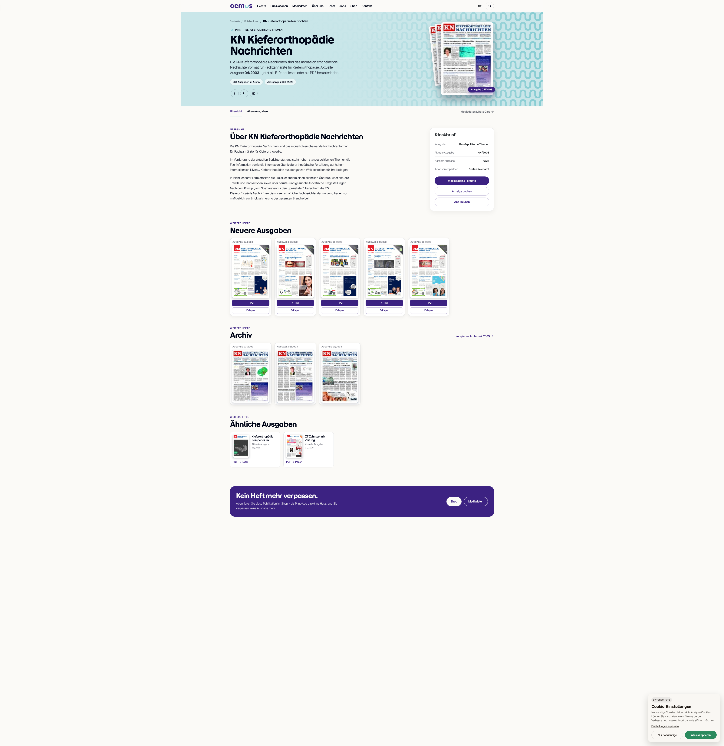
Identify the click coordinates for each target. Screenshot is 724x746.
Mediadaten (300, 6)
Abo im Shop (462, 201)
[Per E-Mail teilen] (254, 93)
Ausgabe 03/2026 (420, 242)
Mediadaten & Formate (462, 180)
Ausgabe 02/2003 (287, 346)
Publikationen (279, 6)
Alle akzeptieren (701, 735)
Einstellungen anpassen (665, 726)
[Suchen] (490, 6)
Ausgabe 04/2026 (376, 242)
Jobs (343, 6)
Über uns (318, 6)
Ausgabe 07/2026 (242, 242)
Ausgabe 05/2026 (331, 242)
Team (331, 6)
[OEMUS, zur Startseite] (241, 6)
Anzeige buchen (462, 191)
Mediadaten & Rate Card (477, 111)
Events (261, 6)
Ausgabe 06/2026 (287, 242)
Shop (353, 6)
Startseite (235, 21)
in (244, 93)
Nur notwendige (667, 735)
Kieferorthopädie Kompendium (262, 438)
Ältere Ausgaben (257, 111)
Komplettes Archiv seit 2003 (473, 336)
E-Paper (257, 311)
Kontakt (367, 6)
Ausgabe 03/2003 (242, 346)
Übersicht (236, 111)
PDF (259, 303)
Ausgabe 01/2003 (331, 346)
